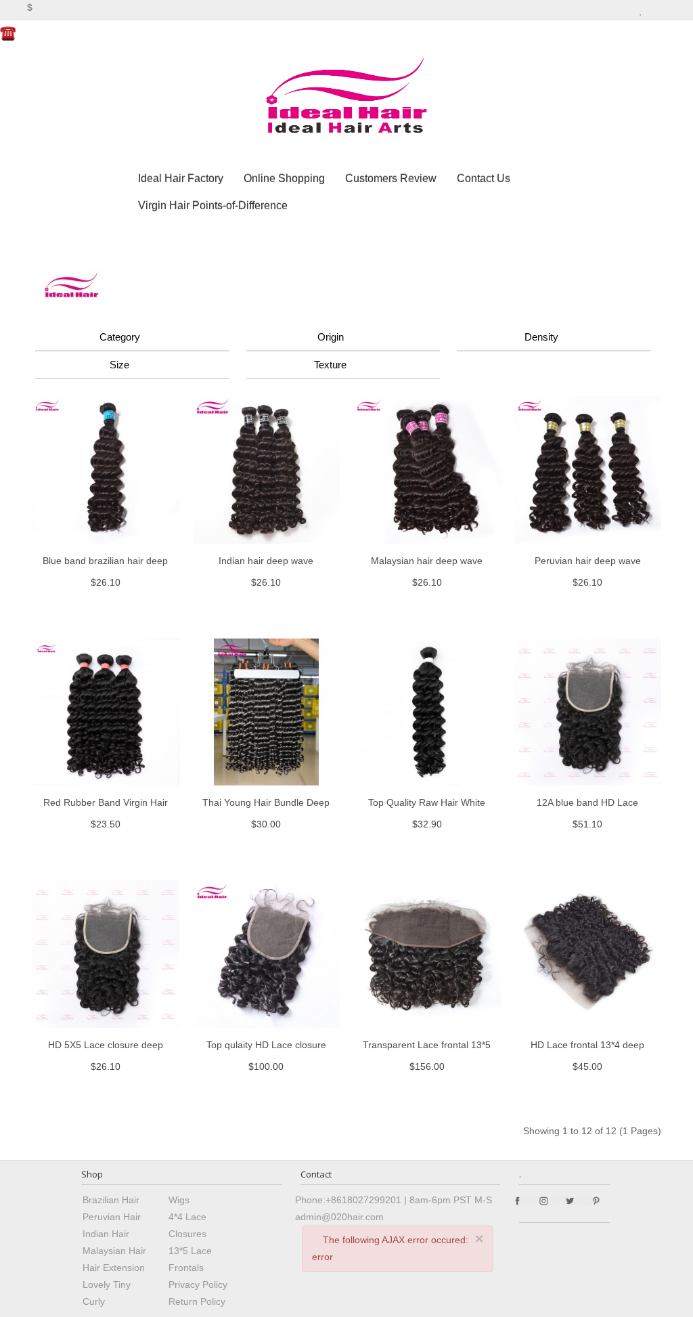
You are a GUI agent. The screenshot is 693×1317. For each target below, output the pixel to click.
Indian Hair (106, 1233)
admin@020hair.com (339, 1216)
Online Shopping (284, 178)
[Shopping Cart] (653, 9)
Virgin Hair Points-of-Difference (213, 205)
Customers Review (391, 178)
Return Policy (197, 1301)
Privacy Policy (198, 1284)
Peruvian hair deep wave (588, 560)
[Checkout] (667, 9)
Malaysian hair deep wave (427, 560)
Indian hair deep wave (266, 560)
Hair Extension (114, 1267)
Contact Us (483, 178)
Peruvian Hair (112, 1216)
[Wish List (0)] (641, 9)
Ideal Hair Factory (180, 178)
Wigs (179, 1199)
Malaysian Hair (114, 1250)
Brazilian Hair (111, 1199)
